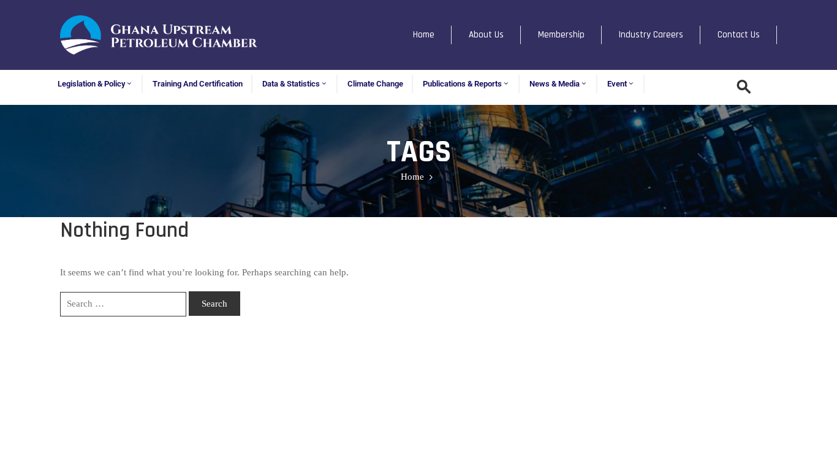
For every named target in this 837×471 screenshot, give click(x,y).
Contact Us (739, 34)
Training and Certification (198, 83)
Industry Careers (651, 34)
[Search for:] (123, 304)
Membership (561, 34)
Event (617, 83)
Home (423, 34)
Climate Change (375, 83)
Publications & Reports (462, 83)
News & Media (554, 83)
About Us (486, 34)
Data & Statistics (291, 83)
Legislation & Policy (91, 83)
